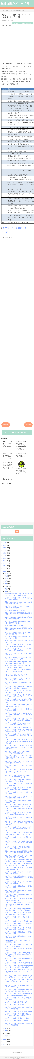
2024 (5, 548)
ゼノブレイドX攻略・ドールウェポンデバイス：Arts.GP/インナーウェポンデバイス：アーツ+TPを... (18, 828)
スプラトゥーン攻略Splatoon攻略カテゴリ (17, 432)
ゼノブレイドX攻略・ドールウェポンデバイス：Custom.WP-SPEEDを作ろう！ (18, 723)
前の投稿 (28, 424)
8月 (6, 583)
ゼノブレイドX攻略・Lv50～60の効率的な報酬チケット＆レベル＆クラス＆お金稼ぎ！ (19, 966)
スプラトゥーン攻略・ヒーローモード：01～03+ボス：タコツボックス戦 (18, 679)
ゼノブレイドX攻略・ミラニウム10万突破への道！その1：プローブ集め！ (18, 959)
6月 (6, 589)
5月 (6, 591)
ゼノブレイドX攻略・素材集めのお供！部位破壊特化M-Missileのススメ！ (18, 730)
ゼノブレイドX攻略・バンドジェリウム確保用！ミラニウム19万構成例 (18, 670)
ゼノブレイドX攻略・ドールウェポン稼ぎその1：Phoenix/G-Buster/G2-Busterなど (18, 990)
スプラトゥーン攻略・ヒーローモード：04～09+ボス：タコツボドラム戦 (18, 674)
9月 (6, 581)
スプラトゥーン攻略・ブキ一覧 (14, 625)
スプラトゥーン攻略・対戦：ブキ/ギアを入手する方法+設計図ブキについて (18, 633)
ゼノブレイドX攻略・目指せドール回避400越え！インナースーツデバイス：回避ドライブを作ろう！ (19, 823)
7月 (6, 586)
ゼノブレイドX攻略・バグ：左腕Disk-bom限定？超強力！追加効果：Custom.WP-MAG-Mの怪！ (18, 714)
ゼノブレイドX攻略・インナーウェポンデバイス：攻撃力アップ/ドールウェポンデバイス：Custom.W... (18, 771)
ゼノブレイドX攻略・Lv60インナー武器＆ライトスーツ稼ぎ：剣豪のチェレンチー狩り (19, 805)
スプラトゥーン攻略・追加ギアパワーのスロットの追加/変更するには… (19, 622)
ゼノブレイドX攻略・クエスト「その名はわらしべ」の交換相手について (18, 924)
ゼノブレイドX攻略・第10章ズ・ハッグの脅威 (18, 1011)
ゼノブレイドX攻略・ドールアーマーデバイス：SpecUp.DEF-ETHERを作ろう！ (18, 813)
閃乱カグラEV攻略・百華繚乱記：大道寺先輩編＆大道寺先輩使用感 (18, 617)
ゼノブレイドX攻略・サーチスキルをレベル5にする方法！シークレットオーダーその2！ (18, 976)
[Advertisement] (17, 43)
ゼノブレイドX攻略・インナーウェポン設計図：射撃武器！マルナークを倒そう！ (18, 913)
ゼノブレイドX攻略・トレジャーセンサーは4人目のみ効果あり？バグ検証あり (18, 856)
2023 (5, 550)
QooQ (19, 1058)
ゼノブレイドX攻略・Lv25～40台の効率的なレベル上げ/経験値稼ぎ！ (19, 1024)
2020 (5, 558)
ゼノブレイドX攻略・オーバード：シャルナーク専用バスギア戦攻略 (18, 607)
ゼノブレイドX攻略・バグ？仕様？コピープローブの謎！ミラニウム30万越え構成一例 (18, 719)
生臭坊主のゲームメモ (15, 3)
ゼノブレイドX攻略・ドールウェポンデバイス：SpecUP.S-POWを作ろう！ (18, 645)
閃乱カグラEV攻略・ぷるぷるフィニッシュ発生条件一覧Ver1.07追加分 (18, 602)
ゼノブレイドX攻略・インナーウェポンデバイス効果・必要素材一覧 (18, 899)
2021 (5, 555)
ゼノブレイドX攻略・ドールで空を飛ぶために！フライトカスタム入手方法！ (18, 1014)
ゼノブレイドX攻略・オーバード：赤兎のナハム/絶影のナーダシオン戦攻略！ (18, 780)
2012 (5, 1044)
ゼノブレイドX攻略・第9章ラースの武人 (17, 1018)
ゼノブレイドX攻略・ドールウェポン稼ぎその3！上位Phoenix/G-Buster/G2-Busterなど (18, 860)
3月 (6, 1030)
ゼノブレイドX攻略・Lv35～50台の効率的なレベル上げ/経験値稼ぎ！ (19, 1008)
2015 (5, 571)
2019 (5, 561)
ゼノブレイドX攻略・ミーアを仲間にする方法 (18, 921)
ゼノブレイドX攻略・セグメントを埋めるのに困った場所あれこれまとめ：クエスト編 (18, 833)
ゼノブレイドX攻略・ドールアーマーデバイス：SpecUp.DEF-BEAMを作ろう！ (18, 776)
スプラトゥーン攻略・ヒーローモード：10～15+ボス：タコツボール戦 (18, 666)
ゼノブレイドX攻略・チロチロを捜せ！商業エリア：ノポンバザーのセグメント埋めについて (19, 842)
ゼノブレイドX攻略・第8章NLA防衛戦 (16, 1020)
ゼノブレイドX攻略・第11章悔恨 (14, 1004)
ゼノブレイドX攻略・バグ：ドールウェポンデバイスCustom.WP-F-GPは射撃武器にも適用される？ (18, 741)
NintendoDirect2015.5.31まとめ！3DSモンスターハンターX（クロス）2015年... (18, 594)
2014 (5, 1039)
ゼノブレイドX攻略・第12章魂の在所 (16, 1002)
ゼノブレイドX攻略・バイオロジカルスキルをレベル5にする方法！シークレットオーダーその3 (18, 971)
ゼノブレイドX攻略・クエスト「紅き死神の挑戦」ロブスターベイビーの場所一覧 (18, 864)
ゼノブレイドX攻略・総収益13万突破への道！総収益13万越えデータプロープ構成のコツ (18, 909)
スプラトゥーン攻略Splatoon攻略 (22, 23)
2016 (5, 568)
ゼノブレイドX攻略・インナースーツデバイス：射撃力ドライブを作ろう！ (18, 649)
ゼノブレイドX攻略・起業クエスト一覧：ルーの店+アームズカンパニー (18, 945)
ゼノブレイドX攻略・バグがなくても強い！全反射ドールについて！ (18, 705)
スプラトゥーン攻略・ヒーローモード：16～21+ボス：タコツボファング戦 (18, 662)
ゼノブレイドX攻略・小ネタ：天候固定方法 (18, 727)
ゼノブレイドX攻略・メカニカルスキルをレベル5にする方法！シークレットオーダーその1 (18, 981)
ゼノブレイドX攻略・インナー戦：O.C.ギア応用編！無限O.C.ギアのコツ (18, 762)
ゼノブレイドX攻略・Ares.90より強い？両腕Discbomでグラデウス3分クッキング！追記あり (18, 700)
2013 (5, 1041)
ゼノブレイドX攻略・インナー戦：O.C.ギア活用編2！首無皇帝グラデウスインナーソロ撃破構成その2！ (18, 747)
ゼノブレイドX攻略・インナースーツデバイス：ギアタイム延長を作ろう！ (18, 752)
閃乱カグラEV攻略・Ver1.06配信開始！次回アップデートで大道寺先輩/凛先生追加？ (18, 851)
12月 (6, 573)
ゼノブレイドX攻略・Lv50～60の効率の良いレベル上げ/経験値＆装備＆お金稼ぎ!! (19, 994)
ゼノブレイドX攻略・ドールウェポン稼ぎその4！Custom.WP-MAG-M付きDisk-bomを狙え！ (18, 735)
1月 (6, 1036)
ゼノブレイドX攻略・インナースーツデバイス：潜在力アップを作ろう (18, 691)
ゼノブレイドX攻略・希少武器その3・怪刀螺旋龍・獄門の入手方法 (18, 891)
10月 (6, 578)
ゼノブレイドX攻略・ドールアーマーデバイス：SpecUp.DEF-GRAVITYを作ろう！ (18, 788)
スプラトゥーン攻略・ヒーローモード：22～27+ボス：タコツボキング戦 (18, 658)
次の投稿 (5, 424)
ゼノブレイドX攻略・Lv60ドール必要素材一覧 (19, 963)
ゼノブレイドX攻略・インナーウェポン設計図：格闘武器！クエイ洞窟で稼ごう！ (18, 928)
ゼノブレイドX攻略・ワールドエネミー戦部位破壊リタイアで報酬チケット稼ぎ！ (18, 687)
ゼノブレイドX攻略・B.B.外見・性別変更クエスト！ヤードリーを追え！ (18, 847)
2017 (5, 566)
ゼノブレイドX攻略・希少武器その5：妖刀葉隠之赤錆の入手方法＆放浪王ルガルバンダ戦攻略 (19, 877)
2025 (5, 545)
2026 (5, 542)
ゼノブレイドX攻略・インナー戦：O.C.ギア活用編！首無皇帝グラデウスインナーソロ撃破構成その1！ (19, 757)
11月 (6, 576)
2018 (5, 563)
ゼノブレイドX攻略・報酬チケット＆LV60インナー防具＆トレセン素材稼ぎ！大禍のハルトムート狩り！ (19, 904)
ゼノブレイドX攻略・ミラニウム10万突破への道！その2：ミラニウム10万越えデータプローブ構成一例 (18, 954)
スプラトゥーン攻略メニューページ (15, 610)
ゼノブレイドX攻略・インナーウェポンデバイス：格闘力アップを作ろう (18, 695)
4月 (6, 1028)
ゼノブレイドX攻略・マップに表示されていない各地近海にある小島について (18, 797)
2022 (5, 553)
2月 (6, 1033)
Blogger (20, 1052)
